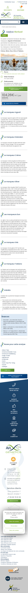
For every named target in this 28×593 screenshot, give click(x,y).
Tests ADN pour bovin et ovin (8, 543)
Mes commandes (5, 546)
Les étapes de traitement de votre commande (12, 551)
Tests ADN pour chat (6, 541)
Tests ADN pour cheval (9, 26)
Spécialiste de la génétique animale (19, 17)
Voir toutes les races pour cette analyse (14, 73)
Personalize (14, 526)
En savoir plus (4, 552)
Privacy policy (14, 517)
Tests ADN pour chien (6, 539)
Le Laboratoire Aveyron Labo (8, 554)
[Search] (18, 22)
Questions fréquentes (6, 556)
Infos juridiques (5, 559)
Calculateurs (4, 557)
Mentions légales (5, 560)
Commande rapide (5, 547)
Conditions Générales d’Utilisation (9, 562)
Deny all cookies (14, 530)
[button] (23, 22)
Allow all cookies (14, 521)
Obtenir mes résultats (6, 549)
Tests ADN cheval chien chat (8, 536)
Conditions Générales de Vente (9, 564)
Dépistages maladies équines (8, 544)
